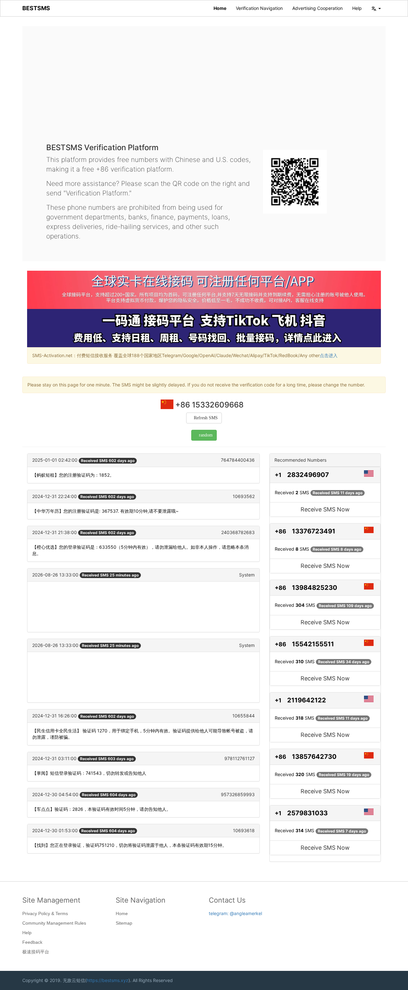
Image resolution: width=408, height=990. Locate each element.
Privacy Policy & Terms (45, 913)
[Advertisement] (204, 89)
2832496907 (308, 475)
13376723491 (313, 531)
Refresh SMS (206, 417)
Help (357, 8)
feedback (32, 942)
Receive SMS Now (325, 509)
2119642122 (306, 700)
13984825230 (314, 587)
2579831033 (307, 813)
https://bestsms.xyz (107, 980)
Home (220, 8)
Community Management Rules (54, 923)
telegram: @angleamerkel (235, 913)
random (206, 435)
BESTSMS (36, 8)
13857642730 (314, 756)
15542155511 (313, 644)
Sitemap (124, 923)
